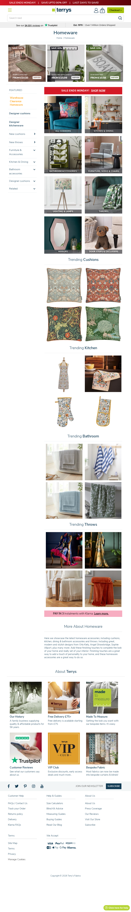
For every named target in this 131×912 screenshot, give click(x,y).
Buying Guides (54, 819)
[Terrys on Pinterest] (25, 787)
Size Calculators (54, 803)
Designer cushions (19, 113)
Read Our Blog (54, 824)
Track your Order (17, 808)
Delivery (12, 819)
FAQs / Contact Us (17, 803)
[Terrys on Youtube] (42, 787)
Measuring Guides (56, 814)
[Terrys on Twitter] (17, 787)
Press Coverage (93, 808)
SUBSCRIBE (114, 786)
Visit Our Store (92, 819)
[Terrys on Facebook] (9, 787)
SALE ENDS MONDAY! (83, 90)
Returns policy (15, 814)
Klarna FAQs (14, 824)
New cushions (17, 134)
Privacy (12, 854)
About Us (90, 803)
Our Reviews (92, 814)
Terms (11, 848)
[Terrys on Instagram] (34, 787)
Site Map (12, 843)
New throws (16, 142)
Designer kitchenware (16, 123)
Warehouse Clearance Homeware (16, 101)
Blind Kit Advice (54, 808)
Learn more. (101, 613)
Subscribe (90, 824)
